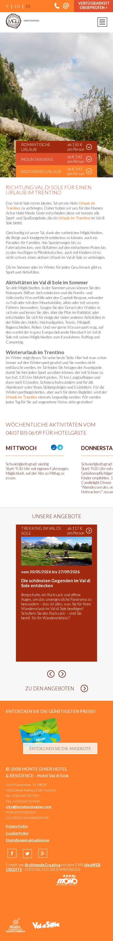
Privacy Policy (17, 826)
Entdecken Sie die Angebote (60, 748)
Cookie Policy (17, 833)
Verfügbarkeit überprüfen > (94, 5)
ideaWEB (92, 864)
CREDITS (14, 869)
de (28, 6)
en (17, 6)
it (7, 6)
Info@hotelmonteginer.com (28, 807)
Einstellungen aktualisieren (27, 840)
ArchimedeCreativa (42, 864)
